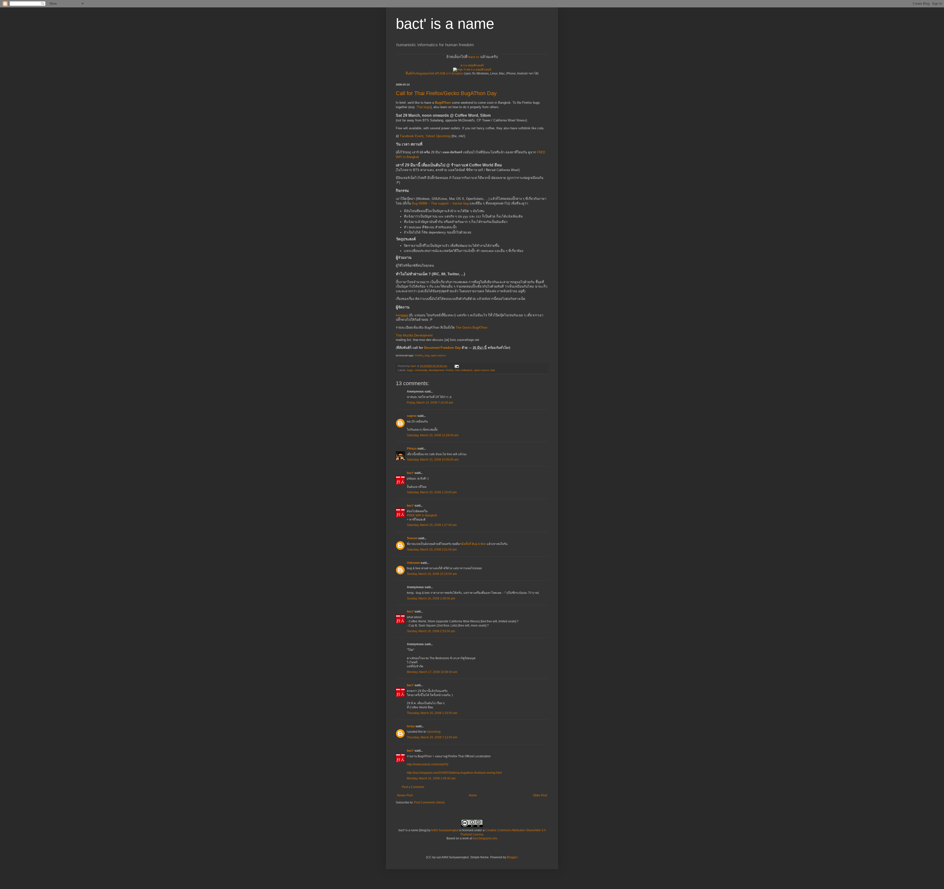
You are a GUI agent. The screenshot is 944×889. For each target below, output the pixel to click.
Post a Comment (413, 787)
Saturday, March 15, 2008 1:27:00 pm (432, 525)
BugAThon (443, 102)
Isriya (411, 726)
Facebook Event (411, 136)
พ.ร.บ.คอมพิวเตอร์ (472, 65)
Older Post (540, 795)
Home (473, 795)
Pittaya (412, 448)
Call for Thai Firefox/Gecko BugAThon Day (446, 93)
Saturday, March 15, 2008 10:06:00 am (432, 459)
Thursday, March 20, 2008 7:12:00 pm (432, 737)
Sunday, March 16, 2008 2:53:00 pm (431, 631)
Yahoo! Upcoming (437, 136)
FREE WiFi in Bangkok (422, 515)
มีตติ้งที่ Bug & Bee (474, 544)
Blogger (512, 857)
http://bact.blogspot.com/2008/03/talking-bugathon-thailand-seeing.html (454, 772)
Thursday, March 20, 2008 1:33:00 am (432, 713)
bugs (410, 370)
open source (438, 355)
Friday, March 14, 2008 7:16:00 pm (430, 402)
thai (492, 370)
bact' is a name (445, 23)
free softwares (463, 370)
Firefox (419, 355)
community (420, 370)
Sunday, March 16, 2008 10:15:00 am (432, 574)
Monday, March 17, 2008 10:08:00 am (432, 672)
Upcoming (434, 731)
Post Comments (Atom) (429, 802)
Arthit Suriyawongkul (444, 830)
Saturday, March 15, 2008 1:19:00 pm (432, 492)
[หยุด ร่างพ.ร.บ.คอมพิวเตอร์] (472, 69)
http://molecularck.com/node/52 (427, 764)
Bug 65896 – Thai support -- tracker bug (440, 203)
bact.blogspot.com (485, 838)
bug (427, 355)
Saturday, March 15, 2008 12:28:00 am (432, 435)
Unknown (413, 563)
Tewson (412, 538)
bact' (410, 473)
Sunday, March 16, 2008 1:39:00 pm (431, 598)
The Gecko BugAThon (471, 327)
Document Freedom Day (442, 348)
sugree (412, 416)
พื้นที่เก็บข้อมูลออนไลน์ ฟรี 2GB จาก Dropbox (434, 73)
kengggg (402, 315)
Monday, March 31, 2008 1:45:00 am (431, 778)
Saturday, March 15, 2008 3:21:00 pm (432, 549)
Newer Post (405, 795)
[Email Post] (456, 365)
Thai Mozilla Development (414, 335)
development (436, 370)
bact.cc (473, 57)
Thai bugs (423, 107)
